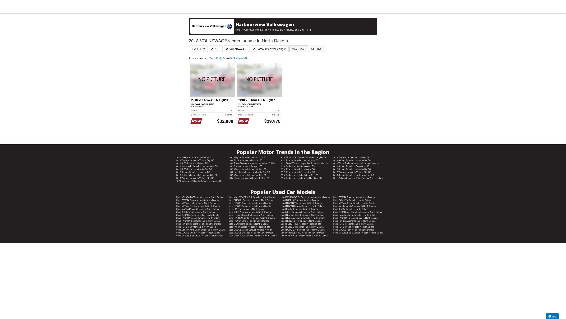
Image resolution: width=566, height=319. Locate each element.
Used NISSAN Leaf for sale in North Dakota (196, 203)
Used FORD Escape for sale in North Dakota (249, 226)
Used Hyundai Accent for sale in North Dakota (302, 214)
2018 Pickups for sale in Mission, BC (298, 169)
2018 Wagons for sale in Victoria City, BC (247, 169)
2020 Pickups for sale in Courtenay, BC (194, 157)
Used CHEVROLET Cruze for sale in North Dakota (199, 235)
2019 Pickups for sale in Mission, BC (245, 160)
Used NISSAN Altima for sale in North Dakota (354, 203)
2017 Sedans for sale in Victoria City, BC (352, 169)
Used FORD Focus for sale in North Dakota (353, 223)
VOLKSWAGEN (238, 49)
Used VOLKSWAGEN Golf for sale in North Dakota (251, 197)
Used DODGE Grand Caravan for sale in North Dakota (250, 229)
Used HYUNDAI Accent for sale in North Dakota (198, 217)
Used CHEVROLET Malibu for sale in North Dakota (304, 235)
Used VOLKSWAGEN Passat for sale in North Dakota (305, 197)
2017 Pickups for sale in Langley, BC (298, 172)
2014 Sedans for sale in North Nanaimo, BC (301, 177)
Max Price (298, 49)
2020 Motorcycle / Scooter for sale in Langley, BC (304, 157)
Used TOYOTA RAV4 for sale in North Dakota (354, 197)
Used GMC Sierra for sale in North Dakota (248, 223)
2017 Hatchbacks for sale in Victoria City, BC (249, 172)
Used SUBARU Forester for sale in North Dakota (251, 200)
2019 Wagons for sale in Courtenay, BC (351, 157)
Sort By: (316, 49)
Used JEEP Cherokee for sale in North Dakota (197, 214)
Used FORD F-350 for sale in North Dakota (196, 226)
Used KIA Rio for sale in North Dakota (350, 208)
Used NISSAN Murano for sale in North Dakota (302, 206)
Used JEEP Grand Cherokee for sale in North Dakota (357, 211)
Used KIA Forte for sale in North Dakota (299, 208)
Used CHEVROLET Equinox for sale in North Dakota (252, 235)
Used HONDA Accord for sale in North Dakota (354, 220)
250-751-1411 (303, 29)
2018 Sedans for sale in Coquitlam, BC (351, 166)
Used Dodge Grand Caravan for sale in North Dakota (201, 229)
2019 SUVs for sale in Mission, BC (192, 163)
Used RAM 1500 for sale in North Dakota (300, 200)
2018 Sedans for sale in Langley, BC (245, 166)
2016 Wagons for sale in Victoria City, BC (247, 175)
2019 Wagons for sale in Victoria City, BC (195, 160)
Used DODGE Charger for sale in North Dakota (198, 232)
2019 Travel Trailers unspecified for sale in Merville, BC (305, 163)
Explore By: (198, 49)
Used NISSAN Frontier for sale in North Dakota (198, 206)
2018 (217, 49)
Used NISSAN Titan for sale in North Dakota (301, 203)
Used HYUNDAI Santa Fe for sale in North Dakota (251, 217)
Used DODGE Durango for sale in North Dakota (250, 232)
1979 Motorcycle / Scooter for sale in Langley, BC (199, 180)
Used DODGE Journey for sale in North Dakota (303, 229)
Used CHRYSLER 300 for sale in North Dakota (302, 232)
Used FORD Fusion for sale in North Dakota (353, 226)
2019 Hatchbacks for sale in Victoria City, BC (197, 166)
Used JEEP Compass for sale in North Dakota (302, 211)
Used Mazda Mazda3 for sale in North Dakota (354, 206)
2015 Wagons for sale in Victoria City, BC (195, 177)
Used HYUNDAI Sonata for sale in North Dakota (198, 220)
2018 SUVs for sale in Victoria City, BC (194, 169)
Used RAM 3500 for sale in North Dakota (352, 200)
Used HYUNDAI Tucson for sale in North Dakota (355, 217)
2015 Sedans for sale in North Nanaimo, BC (353, 175)
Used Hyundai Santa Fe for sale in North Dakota (250, 214)
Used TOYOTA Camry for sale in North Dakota (197, 200)
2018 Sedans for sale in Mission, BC (298, 166)
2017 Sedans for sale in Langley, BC (193, 172)
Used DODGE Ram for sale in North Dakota (353, 229)
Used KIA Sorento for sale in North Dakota (195, 211)
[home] (283, 6)
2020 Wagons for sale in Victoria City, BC (247, 157)
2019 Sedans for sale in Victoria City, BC (352, 160)
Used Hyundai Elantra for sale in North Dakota (354, 214)
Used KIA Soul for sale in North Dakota (246, 208)
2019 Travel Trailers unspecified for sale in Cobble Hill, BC (251, 163)
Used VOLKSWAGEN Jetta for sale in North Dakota (199, 197)
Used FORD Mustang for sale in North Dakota (302, 226)
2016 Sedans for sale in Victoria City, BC (299, 175)
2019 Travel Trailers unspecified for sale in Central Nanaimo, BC (356, 163)
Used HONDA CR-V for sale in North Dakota (301, 220)
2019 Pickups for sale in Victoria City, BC (300, 160)
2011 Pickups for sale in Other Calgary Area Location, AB (358, 177)
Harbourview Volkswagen (271, 49)
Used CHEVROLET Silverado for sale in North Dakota (358, 232)
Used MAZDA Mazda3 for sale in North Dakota (197, 208)
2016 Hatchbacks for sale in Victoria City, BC (197, 175)
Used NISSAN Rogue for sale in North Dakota (249, 203)
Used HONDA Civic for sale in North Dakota (248, 220)
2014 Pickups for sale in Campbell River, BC (248, 177)
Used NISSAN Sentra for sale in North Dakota (249, 206)
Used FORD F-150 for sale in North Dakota (301, 223)
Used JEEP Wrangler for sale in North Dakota (249, 211)
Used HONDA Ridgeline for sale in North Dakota (198, 223)
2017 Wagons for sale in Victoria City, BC (352, 172)
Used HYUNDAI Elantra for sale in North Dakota (303, 217)
